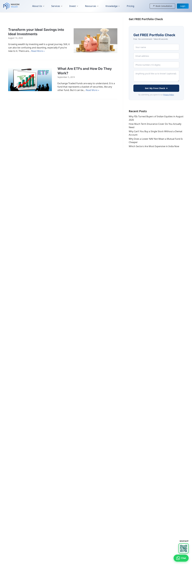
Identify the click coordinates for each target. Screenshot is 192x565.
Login (182, 6)
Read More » (38, 51)
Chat (183, 558)
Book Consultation (162, 6)
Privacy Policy (168, 94)
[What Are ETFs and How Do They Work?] (30, 79)
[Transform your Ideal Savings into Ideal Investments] (95, 40)
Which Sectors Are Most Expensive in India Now (154, 146)
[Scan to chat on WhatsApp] (184, 548)
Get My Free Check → (156, 88)
